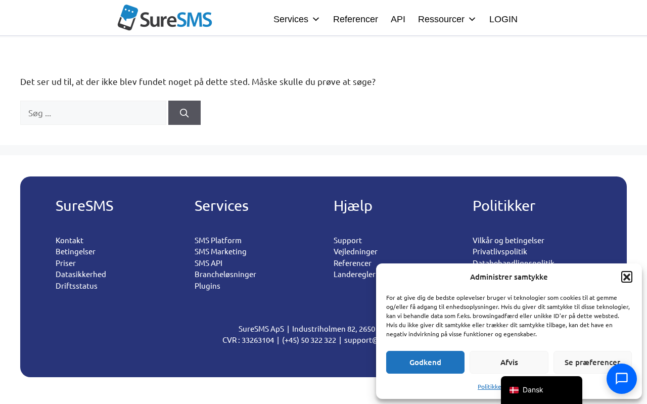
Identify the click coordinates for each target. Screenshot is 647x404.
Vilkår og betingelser (508, 240)
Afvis (509, 362)
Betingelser (76, 251)
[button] (627, 277)
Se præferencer (592, 362)
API (398, 19)
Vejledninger (356, 251)
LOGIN (503, 19)
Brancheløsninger (225, 274)
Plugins (207, 285)
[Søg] (184, 113)
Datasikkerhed (81, 274)
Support (348, 240)
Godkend (425, 362)
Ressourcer (441, 19)
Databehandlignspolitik (513, 262)
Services (290, 19)
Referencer (355, 19)
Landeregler (355, 274)
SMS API (208, 262)
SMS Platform (218, 240)
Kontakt (69, 240)
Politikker (491, 386)
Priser (66, 262)
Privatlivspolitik (500, 251)
